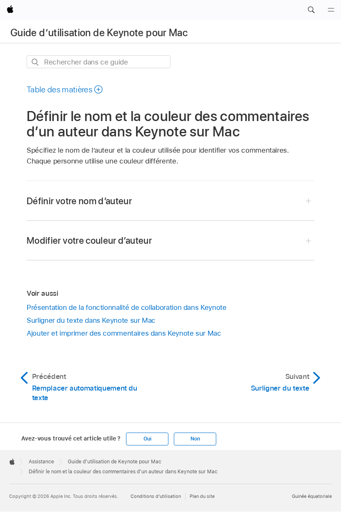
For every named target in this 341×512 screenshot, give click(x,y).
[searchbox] (98, 61)
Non (195, 439)
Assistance (41, 462)
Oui (147, 439)
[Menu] (331, 10)
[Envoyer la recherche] (35, 62)
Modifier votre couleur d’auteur (89, 240)
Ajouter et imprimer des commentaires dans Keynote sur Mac (124, 333)
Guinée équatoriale (312, 496)
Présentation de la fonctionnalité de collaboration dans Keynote (127, 307)
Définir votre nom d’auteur (79, 200)
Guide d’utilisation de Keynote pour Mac (99, 33)
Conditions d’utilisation (156, 496)
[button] (311, 10)
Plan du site (202, 496)
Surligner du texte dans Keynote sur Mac (91, 320)
